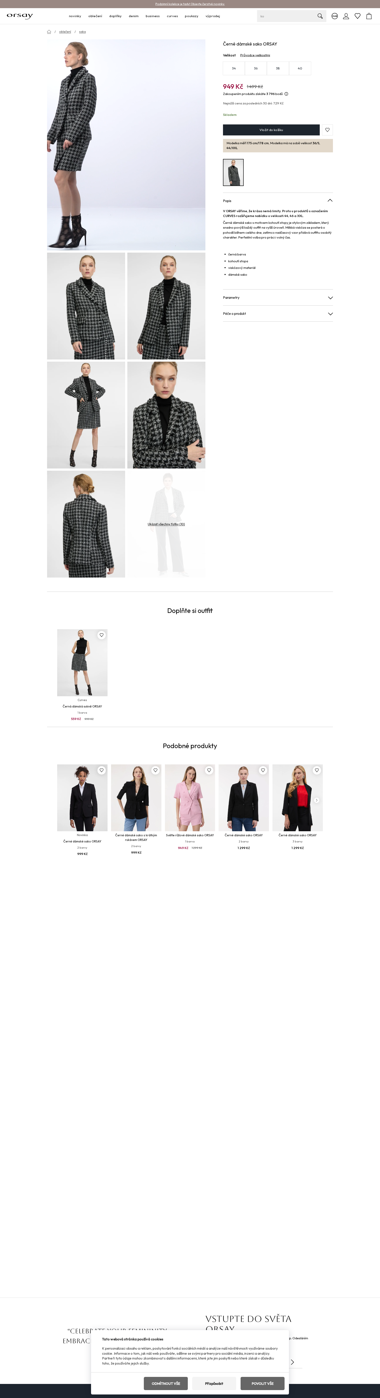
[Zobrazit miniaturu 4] (166, 415)
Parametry (231, 297)
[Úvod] (49, 32)
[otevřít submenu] (82, 16)
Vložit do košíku (271, 130)
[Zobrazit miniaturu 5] (86, 524)
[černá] (233, 172)
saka (82, 32)
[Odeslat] (292, 1362)
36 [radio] (256, 68)
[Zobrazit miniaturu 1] (86, 306)
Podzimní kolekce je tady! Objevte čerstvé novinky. (190, 4)
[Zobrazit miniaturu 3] (86, 415)
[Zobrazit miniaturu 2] (166, 306)
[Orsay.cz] (20, 16)
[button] (327, 129)
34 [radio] (234, 68)
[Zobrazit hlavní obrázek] (126, 144)
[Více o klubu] (335, 16)
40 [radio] (300, 68)
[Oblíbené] (357, 16)
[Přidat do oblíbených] (101, 635)
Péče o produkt (234, 313)
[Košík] (369, 16)
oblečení (65, 32)
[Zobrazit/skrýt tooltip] (286, 94)
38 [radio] (278, 68)
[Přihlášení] (346, 16)
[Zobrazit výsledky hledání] (320, 16)
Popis (227, 201)
